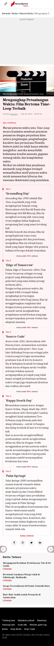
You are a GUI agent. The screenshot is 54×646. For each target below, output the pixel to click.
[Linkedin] (40, 543)
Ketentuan (42, 620)
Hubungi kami (8, 624)
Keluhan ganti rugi (38, 624)
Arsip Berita (16, 629)
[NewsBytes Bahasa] (19, 4)
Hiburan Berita (26, 13)
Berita (15, 13)
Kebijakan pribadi (26, 620)
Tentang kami (8, 620)
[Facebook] (14, 543)
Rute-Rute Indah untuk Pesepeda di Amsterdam (21, 596)
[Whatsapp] (23, 543)
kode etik (22, 624)
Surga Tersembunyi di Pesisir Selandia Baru (26, 586)
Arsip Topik (29, 629)
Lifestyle (7, 569)
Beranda (6, 13)
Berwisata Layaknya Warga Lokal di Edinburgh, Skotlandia (21, 576)
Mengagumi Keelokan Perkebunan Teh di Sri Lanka (27, 564)
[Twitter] (31, 543)
